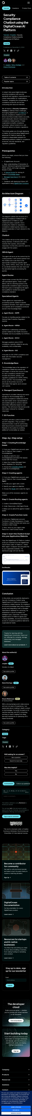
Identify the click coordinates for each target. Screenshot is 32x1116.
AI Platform (22, 113)
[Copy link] (18, 51)
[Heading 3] (20, 791)
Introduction (7, 88)
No (16, 774)
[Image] (13, 791)
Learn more (8, 914)
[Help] (28, 792)
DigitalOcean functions (21, 183)
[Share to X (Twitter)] (4, 51)
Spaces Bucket (10, 172)
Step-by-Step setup (12, 438)
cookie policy (7, 1103)
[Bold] (4, 791)
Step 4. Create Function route (14, 515)
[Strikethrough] (9, 791)
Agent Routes (8, 275)
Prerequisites (8, 150)
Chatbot (5, 235)
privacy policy (15, 1094)
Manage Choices (16, 1113)
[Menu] (28, 2)
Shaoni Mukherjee (9, 67)
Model (14, 489)
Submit (10, 985)
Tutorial (6, 43)
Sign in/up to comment (11, 816)
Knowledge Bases (14, 174)
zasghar (8, 65)
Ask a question (16, 757)
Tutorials (6, 8)
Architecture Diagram (12, 193)
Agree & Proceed (16, 1107)
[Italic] (6, 791)
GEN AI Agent (7, 252)
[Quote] (25, 791)
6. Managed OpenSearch (12, 390)
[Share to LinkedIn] (11, 51)
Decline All (16, 1110)
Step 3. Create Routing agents (15, 499)
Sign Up (6, 877)
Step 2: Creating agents (12, 473)
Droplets (13, 35)
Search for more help (16, 761)
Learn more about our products (14, 645)
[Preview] (26, 792)
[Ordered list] (24, 791)
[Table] (6, 792)
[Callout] (4, 792)
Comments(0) (8, 783)
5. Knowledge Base (10, 363)
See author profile (8, 671)
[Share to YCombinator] (15, 51)
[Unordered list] (22, 791)
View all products (16, 1020)
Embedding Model (17, 467)
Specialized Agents (10, 296)
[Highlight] (15, 791)
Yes (16, 770)
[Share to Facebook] (8, 51)
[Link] (11, 791)
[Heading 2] (18, 791)
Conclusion (7, 593)
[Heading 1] (16, 791)
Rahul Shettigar (17, 65)
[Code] (7, 792)
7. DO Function (8, 415)
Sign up (16, 1051)
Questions (15, 8)
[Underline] (7, 791)
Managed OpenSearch (11, 177)
